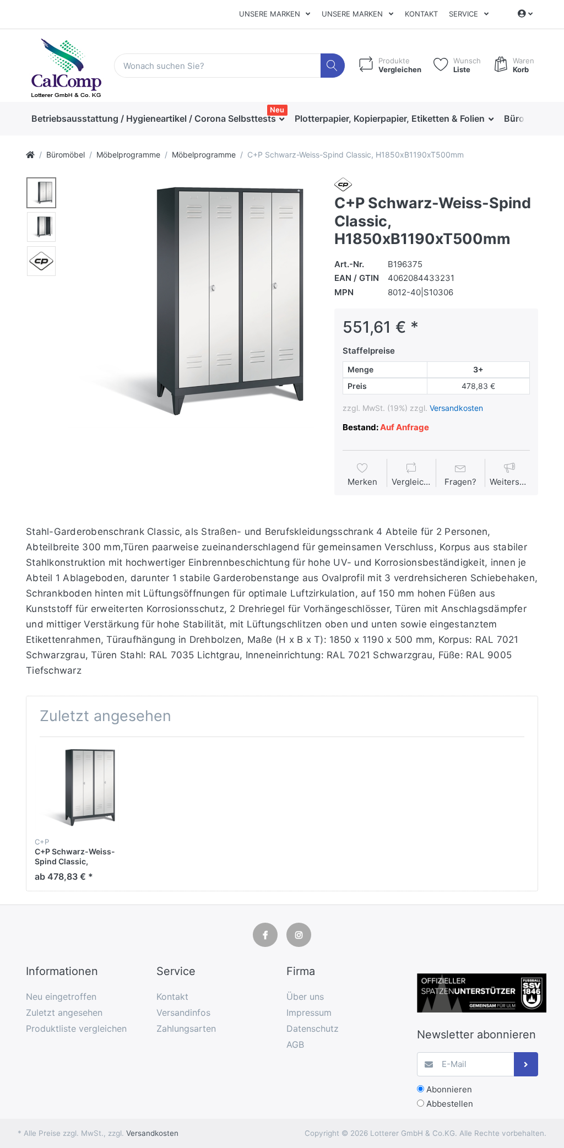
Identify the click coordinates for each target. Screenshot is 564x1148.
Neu (277, 109)
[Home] (30, 154)
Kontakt (421, 13)
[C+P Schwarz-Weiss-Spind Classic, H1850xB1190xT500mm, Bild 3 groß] (41, 261)
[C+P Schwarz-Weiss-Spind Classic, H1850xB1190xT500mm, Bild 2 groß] (41, 227)
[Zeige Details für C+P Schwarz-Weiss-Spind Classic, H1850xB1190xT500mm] (77, 787)
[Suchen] (333, 65)
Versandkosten (456, 408)
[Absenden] (526, 1064)
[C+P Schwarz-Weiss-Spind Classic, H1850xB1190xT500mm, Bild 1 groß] (41, 193)
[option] (191, 301)
